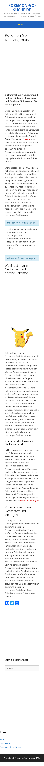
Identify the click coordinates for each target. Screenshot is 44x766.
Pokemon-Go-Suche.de (22, 7)
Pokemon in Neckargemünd (22, 222)
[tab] (22, 222)
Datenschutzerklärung (11, 747)
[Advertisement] (22, 68)
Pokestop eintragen (29, 500)
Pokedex (27, 139)
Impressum (5, 743)
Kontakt (3, 739)
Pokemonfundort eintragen (22, 258)
